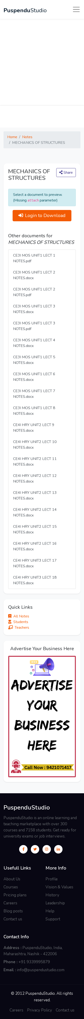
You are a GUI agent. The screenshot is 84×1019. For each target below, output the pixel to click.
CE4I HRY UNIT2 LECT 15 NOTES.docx (35, 529)
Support (53, 919)
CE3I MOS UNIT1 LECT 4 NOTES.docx (34, 343)
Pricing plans (15, 895)
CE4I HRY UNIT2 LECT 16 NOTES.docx (35, 546)
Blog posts (13, 911)
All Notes (21, 616)
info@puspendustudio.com (40, 970)
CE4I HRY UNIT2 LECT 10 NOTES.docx (35, 444)
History (52, 895)
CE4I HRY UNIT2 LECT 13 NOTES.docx (35, 495)
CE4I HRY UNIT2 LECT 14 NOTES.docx (35, 512)
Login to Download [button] (45, 215)
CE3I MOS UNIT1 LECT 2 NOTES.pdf (34, 292)
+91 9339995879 (34, 962)
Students (20, 621)
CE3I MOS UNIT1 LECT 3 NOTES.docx (34, 309)
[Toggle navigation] (76, 9)
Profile (52, 879)
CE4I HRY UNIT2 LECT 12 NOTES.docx (35, 478)
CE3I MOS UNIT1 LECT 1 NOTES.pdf (34, 258)
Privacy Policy (39, 1010)
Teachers (22, 627)
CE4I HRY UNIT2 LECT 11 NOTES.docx (35, 461)
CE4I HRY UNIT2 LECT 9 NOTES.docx (33, 427)
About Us (12, 879)
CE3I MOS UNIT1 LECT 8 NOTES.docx (34, 410)
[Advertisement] (42, 62)
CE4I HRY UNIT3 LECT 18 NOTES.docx (35, 580)
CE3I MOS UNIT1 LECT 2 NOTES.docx (34, 275)
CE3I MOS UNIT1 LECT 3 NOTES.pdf (34, 326)
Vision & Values (59, 887)
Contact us (13, 919)
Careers (10, 903)
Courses (11, 887)
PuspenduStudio (27, 808)
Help (50, 911)
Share (68, 172)
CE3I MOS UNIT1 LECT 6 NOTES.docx (34, 376)
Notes (27, 137)
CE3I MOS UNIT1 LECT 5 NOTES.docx (34, 359)
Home (12, 137)
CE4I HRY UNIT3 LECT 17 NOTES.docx (35, 563)
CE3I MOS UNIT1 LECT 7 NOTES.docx (34, 393)
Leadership (55, 903)
